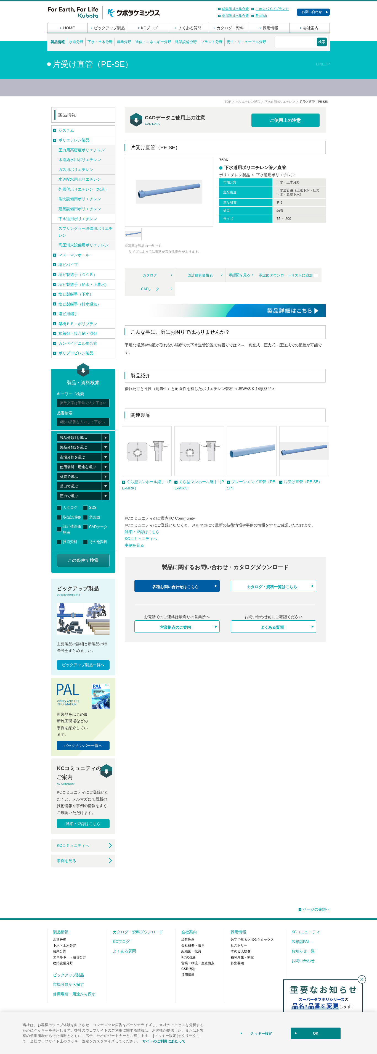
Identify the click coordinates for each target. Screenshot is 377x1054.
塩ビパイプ (68, 264)
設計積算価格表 (200, 275)
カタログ (150, 275)
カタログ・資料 (230, 28)
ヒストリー (239, 945)
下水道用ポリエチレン (280, 101)
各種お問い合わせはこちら (175, 586)
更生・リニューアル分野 (246, 42)
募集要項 (237, 963)
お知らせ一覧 (303, 951)
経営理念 (188, 940)
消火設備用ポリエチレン (80, 199)
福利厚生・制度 (242, 957)
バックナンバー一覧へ (83, 745)
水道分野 (76, 42)
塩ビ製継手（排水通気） (80, 304)
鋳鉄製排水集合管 (235, 9)
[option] (147, 459)
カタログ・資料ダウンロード (138, 932)
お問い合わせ (312, 12)
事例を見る (134, 545)
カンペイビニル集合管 (78, 343)
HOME (69, 28)
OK (315, 1033)
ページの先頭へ (316, 909)
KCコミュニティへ (141, 538)
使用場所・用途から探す (74, 994)
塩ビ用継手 (68, 314)
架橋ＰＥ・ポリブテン (78, 324)
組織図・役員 (191, 951)
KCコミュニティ (305, 932)
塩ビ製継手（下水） (76, 294)
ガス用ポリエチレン (76, 169)
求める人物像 (241, 951)
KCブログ (149, 28)
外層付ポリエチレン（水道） (84, 189)
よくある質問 (189, 28)
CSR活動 (188, 969)
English (261, 16)
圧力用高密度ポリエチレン (82, 150)
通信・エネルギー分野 (153, 42)
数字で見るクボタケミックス (252, 940)
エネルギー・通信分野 (69, 957)
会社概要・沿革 (193, 945)
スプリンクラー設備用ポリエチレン (86, 232)
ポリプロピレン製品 (76, 353)
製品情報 (58, 42)
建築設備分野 (186, 42)
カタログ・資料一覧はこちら (272, 586)
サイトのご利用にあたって (163, 1040)
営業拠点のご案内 (175, 627)
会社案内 (310, 28)
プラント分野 (211, 42)
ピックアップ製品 (109, 28)
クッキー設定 (261, 1033)
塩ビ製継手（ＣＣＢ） (78, 274)
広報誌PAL (300, 941)
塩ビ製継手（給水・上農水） (84, 284)
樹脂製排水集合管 (235, 16)
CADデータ (150, 289)
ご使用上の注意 (285, 120)
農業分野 (124, 42)
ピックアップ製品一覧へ (83, 665)
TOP (228, 101)
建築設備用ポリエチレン (80, 209)
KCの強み (188, 957)
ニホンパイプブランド (272, 9)
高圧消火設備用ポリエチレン (84, 245)
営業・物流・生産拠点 (197, 963)
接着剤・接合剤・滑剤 (78, 333)
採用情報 (270, 28)
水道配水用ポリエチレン (80, 179)
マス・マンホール (74, 255)
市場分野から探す (68, 984)
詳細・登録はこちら (142, 531)
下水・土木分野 (100, 42)
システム (66, 130)
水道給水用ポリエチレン (80, 159)
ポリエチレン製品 (248, 101)
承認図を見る (239, 275)
